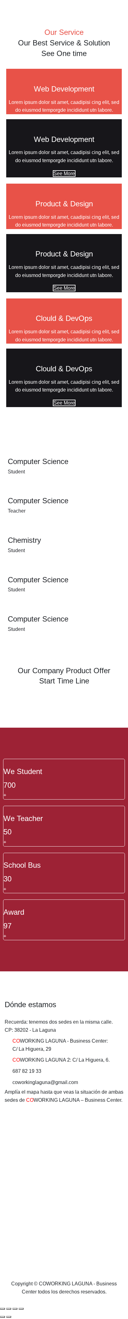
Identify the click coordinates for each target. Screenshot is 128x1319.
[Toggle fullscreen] (14, 1309)
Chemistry (24, 540)
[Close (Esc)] (2, 1309)
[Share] (8, 1309)
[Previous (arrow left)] (2, 1317)
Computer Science (38, 461)
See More (64, 173)
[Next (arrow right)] (8, 1317)
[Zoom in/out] (21, 1309)
